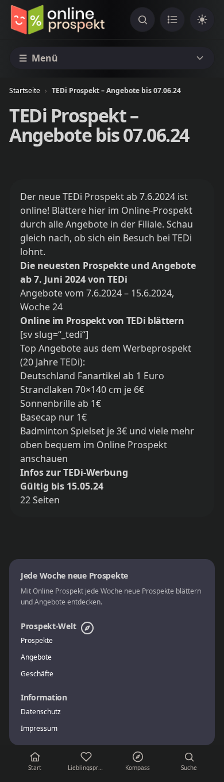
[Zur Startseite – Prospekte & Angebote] (57, 19)
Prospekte (37, 640)
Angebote (36, 657)
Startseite (24, 90)
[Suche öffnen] (142, 19)
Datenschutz (41, 711)
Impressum (39, 728)
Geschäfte (37, 674)
